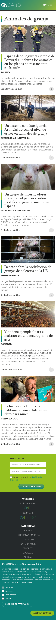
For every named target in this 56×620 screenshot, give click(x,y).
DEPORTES (28, 548)
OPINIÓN (28, 557)
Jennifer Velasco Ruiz (11, 89)
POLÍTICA (6, 72)
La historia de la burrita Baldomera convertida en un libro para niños (25, 410)
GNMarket (28, 513)
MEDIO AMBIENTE (10, 275)
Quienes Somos (28, 503)
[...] (28, 508)
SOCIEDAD (6, 344)
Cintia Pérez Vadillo (10, 157)
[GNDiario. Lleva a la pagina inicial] (11, 5)
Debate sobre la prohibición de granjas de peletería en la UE (27, 269)
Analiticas (9, 591)
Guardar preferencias (17, 604)
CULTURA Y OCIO (9, 419)
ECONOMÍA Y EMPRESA (28, 535)
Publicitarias (10, 595)
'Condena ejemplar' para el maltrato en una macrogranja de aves (28, 336)
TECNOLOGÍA (28, 539)
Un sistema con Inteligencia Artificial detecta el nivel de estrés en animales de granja (25, 129)
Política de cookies (25, 582)
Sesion (8, 598)
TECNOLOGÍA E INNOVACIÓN (15, 138)
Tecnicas (9, 587)
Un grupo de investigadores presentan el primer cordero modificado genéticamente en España (26, 200)
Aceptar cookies (42, 613)
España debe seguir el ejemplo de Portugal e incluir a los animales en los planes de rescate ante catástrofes (29, 62)
